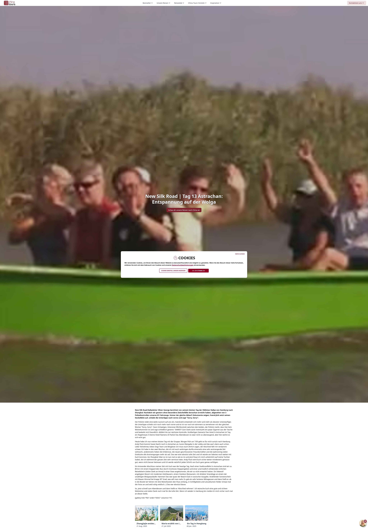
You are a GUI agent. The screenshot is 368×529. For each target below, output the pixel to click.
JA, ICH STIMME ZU (198, 270)
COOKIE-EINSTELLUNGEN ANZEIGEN (173, 270)
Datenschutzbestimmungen (182, 265)
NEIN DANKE (240, 254)
